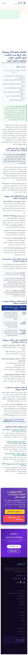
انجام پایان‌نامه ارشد (21, 590)
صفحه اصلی (22, 612)
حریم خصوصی (17, 652)
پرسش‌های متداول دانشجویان (16, 99)
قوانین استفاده (11, 652)
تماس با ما (10, 414)
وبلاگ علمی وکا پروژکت (16, 224)
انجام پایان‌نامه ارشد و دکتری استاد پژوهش (16, 593)
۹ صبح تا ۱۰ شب (21, 634)
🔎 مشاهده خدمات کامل (14, 512)
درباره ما (21, 412)
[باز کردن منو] (3, 3)
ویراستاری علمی (21, 604)
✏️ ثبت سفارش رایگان (14, 546)
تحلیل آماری (22, 601)
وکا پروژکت (19, 404)
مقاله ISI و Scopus (21, 598)
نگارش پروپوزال (22, 596)
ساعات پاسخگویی (21, 628)
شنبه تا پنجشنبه (21, 631)
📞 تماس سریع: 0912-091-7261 (15, 518)
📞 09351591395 (14, 551)
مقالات (23, 617)
